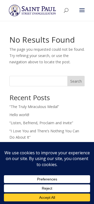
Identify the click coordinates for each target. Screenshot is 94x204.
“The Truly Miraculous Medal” (34, 106)
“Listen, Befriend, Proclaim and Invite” (41, 122)
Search (76, 81)
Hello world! (19, 114)
